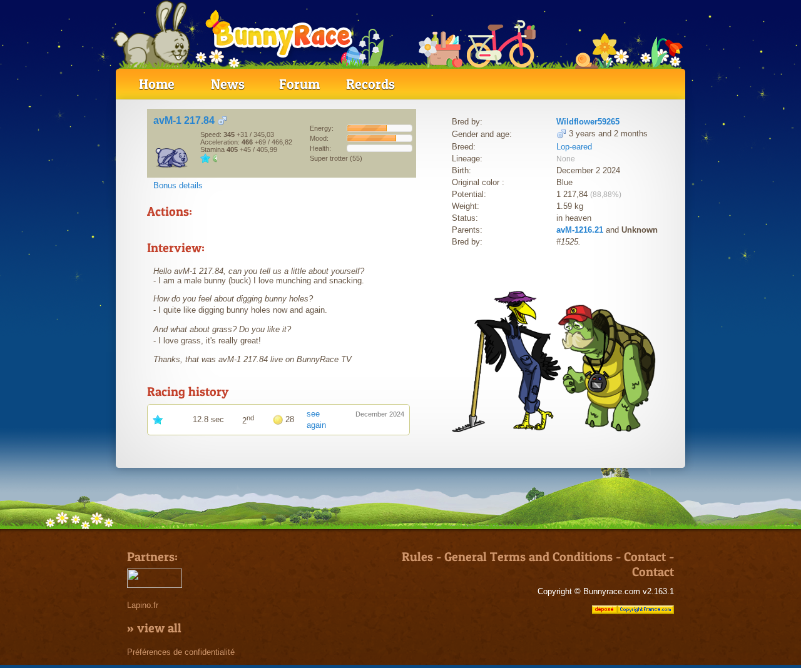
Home (157, 84)
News (228, 84)
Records (370, 84)
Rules (417, 556)
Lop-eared (574, 146)
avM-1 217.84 (184, 120)
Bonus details (178, 185)
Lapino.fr (142, 605)
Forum (299, 84)
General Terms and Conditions (528, 556)
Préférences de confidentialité (181, 652)
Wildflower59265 (588, 121)
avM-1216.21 (579, 230)
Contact (645, 556)
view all (159, 627)
